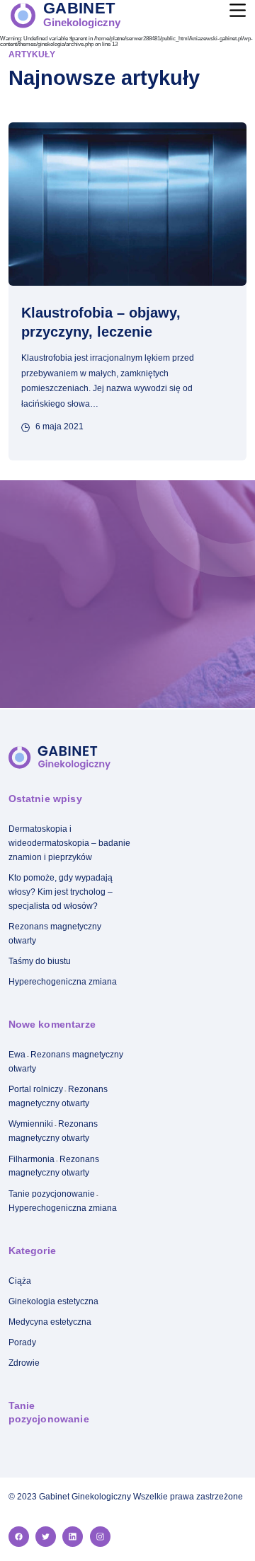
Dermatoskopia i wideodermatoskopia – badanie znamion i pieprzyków (69, 843)
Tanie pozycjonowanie (51, 1194)
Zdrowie (24, 1363)
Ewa (17, 1055)
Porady (22, 1342)
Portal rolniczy (35, 1089)
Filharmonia (31, 1159)
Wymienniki (30, 1124)
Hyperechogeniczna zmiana (62, 982)
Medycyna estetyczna (49, 1322)
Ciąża (19, 1281)
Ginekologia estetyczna (53, 1301)
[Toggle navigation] (234, 7)
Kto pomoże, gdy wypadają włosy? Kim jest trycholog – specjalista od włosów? (60, 892)
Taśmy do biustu (39, 961)
